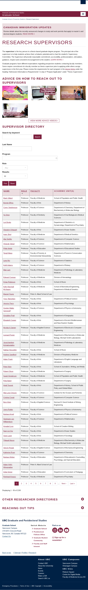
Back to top (6, 553)
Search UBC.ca (44, 578)
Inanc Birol (7, 234)
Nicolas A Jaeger (9, 328)
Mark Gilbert (8, 198)
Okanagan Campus (70, 566)
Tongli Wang (7, 253)
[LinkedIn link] (60, 530)
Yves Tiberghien (9, 299)
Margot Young (8, 294)
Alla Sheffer (7, 239)
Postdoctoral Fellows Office (39, 533)
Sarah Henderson (9, 376)
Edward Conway (9, 277)
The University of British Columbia (37, 4)
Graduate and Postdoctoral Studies (44, 520)
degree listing (70, 69)
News (40, 568)
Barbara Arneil (8, 414)
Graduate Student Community (41, 539)
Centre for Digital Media (71, 574)
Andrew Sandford (9, 355)
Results (5, 172)
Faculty (35, 191)
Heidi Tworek (8, 385)
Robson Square (68, 572)
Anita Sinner (7, 472)
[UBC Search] (83, 2)
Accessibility (48, 586)
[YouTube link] (66, 530)
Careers (41, 573)
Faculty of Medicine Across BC (74, 577)
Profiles (25, 553)
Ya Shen (6, 215)
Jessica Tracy (8, 303)
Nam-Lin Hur (8, 431)
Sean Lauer (7, 436)
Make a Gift (42, 576)
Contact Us (6, 536)
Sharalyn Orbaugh (10, 230)
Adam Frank (8, 359)
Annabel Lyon (8, 426)
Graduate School (7, 19)
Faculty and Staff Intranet (40, 545)
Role (4, 163)
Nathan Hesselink (10, 350)
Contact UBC (43, 563)
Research (32, 553)
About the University (45, 566)
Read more (28, 34)
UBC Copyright (36, 586)
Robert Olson (8, 371)
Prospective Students (19, 19)
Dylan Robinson (9, 282)
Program (6, 154)
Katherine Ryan (9, 452)
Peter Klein (7, 367)
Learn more (56, 60)
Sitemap (17, 553)
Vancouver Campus (70, 563)
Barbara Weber (9, 457)
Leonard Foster (9, 335)
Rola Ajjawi (7, 381)
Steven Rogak (8, 448)
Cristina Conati (8, 397)
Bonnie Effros (8, 203)
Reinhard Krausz (9, 477)
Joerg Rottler (8, 410)
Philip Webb (7, 248)
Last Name (7, 144)
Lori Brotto (7, 222)
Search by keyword (11, 133)
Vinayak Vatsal (8, 244)
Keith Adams (8, 265)
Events (40, 571)
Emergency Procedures (10, 586)
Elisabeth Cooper (9, 320)
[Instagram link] (54, 530)
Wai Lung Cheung (9, 393)
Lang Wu (6, 261)
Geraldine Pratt (9, 316)
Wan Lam (6, 270)
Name (7, 191)
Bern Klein (7, 402)
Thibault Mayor (8, 440)
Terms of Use (24, 586)
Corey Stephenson (10, 207)
